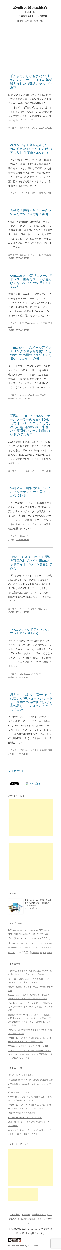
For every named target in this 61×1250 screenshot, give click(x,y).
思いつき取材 (40, 947)
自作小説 (43, 750)
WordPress (30, 323)
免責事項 (26, 1214)
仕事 (44, 943)
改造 (47, 947)
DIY (21, 674)
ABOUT (28, 21)
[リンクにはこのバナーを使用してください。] (14, 1241)
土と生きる (24, 128)
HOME (20, 21)
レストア (39, 943)
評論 (41, 953)
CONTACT (39, 21)
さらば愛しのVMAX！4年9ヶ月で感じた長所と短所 (30, 1080)
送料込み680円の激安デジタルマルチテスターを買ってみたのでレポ (31, 491)
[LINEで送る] (33, 783)
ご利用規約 (15, 1214)
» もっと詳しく (31, 908)
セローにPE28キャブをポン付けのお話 (25, 1117)
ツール (25, 938)
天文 (33, 947)
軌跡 (50, 750)
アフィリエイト (45, 934)
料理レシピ (35, 255)
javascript (24, 395)
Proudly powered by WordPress (23, 1246)
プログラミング (17, 943)
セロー (19, 938)
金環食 (49, 953)
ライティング (29, 943)
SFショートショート (26, 930)
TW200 (23, 609)
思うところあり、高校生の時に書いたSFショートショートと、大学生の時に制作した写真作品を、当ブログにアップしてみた (31, 702)
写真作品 (24, 750)
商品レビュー (25, 536)
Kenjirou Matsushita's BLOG (30, 9)
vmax (10, 934)
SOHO (36, 930)
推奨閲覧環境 (27, 1219)
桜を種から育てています (18, 1092)
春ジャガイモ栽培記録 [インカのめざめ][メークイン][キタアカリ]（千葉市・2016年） (31, 148)
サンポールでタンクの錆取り (20, 1075)
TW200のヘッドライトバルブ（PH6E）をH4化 (28, 1046)
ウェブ (39, 323)
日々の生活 (46, 255)
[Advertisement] (30, 49)
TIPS (22, 323)
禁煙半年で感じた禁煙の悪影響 (21, 1113)
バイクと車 (32, 609)
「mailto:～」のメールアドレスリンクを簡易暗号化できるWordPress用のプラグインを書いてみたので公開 (30, 1006)
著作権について (39, 1214)
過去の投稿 (15, 771)
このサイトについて (31, 934)
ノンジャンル (34, 939)
